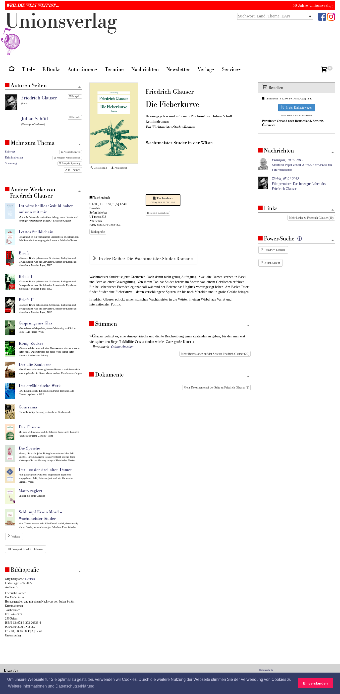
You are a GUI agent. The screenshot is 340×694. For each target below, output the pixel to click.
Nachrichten (145, 69)
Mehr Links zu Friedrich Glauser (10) (311, 218)
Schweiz (10, 152)
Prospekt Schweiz (71, 152)
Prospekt (75, 96)
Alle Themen (72, 170)
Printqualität (120, 167)
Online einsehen (122, 347)
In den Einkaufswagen (298, 107)
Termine (114, 69)
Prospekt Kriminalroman (68, 157)
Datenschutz (266, 670)
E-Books (51, 69)
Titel (27, 69)
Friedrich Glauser (275, 250)
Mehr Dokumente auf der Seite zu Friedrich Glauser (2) (216, 387)
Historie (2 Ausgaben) (158, 213)
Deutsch (30, 579)
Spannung (11, 163)
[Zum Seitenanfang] (248, 326)
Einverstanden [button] (315, 683)
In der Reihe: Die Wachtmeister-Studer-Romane (146, 259)
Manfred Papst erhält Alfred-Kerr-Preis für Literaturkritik (302, 165)
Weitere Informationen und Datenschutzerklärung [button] (51, 686)
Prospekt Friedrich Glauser (27, 549)
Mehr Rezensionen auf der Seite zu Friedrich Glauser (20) (215, 354)
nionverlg (61, 21)
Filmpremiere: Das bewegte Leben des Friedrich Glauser (299, 184)
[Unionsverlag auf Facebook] (322, 16)
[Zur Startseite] (11, 69)
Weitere (15, 536)
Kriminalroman (14, 157)
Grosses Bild (100, 167)
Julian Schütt (272, 263)
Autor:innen (81, 69)
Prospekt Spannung (70, 163)
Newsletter (178, 69)
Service (230, 69)
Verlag (205, 69)
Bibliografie (98, 231)
